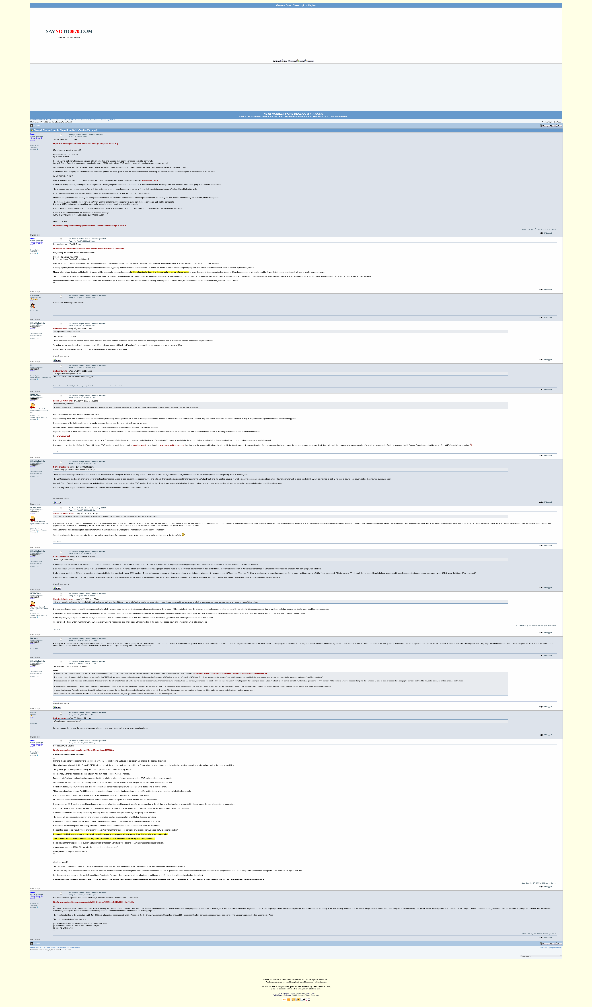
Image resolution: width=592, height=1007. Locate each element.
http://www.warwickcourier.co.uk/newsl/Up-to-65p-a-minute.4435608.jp (83, 750)
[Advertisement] (335, 32)
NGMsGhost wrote (61, 467)
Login (302, 5)
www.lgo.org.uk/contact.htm (172, 445)
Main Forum (50, 120)
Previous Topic (547, 122)
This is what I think (150, 180)
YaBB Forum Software (282, 995)
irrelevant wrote (60, 329)
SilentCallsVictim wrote (63, 401)
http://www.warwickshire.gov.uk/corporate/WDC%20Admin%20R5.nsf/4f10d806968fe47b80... (93, 902)
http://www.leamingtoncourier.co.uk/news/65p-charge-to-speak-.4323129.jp (85, 144)
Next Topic (557, 122)
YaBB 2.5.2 (310, 993)
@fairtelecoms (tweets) (61, 356)
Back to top (35, 235)
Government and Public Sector (68, 120)
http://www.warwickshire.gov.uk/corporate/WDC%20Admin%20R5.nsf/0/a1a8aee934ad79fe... (231, 673)
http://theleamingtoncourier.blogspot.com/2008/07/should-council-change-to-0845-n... (90, 226)
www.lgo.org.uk (63, 436)
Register (312, 5)
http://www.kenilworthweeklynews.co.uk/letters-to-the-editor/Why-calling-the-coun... (89, 248)
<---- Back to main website (69, 37)
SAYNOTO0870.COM (37, 120)
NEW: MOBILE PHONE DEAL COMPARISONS (293, 113)
